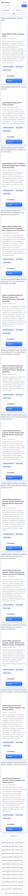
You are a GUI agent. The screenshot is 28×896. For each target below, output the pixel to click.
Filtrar (14, 13)
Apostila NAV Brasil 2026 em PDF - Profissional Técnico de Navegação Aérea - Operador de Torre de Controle (13, 228)
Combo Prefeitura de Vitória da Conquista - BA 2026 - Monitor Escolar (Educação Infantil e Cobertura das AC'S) (13, 864)
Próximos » (14, 836)
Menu (24, 2)
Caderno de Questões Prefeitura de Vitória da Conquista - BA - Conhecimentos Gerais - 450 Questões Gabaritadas (13, 857)
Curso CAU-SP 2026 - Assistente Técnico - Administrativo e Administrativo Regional (13, 889)
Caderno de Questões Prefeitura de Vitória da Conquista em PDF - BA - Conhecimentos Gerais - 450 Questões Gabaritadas (13, 860)
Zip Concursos (5, 2)
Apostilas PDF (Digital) (13, 107)
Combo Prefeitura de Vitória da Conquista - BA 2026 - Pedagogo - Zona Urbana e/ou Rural (13, 707)
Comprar (9, 81)
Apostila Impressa (12, 38)
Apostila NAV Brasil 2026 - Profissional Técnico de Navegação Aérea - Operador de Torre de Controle (14, 165)
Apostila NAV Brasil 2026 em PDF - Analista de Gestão (13, 846)
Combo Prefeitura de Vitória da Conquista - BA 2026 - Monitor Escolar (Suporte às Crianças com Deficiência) (13, 572)
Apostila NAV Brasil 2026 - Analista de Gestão (13, 842)
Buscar (24, 5)
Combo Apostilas (12, 439)
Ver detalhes (10, 76)
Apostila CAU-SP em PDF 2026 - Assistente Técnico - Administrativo (13, 885)
